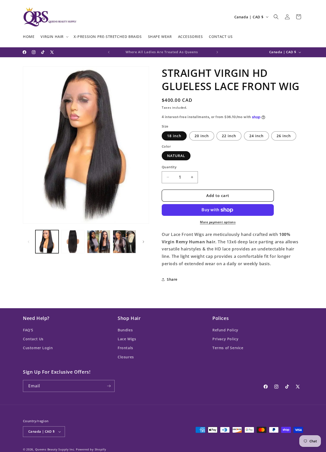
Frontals (125, 347)
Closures (126, 357)
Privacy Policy (225, 338)
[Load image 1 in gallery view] (47, 241)
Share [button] (172, 279)
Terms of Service (227, 347)
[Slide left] (28, 241)
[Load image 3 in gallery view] (98, 241)
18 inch (174, 135)
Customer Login (38, 347)
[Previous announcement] (108, 52)
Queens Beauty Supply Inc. (55, 449)
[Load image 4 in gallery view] (124, 241)
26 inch (284, 135)
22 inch (229, 135)
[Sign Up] (108, 386)
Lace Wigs (127, 338)
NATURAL (176, 155)
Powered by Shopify (91, 449)
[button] (54, 36)
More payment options (218, 222)
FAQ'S (28, 330)
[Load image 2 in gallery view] (72, 241)
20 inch (202, 135)
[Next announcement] (217, 52)
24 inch (256, 135)
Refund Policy (225, 330)
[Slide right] (143, 241)
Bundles (125, 330)
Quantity (169, 167)
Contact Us (33, 338)
